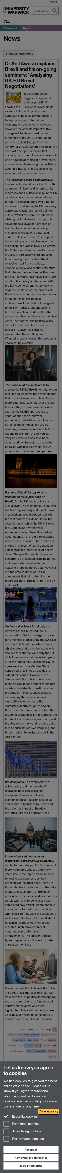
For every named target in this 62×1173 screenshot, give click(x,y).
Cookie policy (49, 1111)
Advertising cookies (26, 1131)
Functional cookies (25, 1124)
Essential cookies (24, 1117)
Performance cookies (27, 1139)
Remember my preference (31, 1157)
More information (31, 1165)
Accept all (31, 1149)
